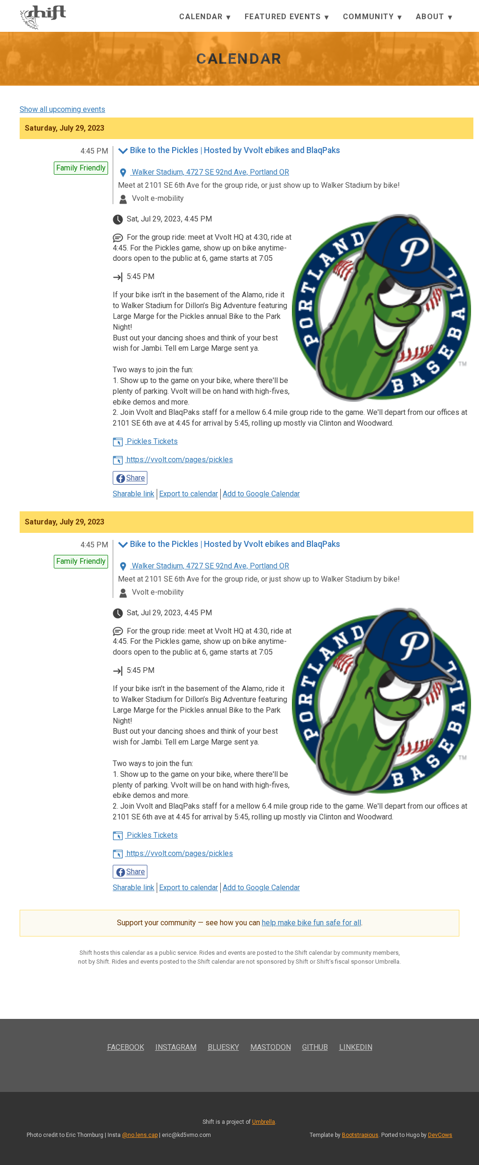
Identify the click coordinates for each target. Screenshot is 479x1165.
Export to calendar (188, 493)
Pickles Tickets (151, 441)
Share (135, 477)
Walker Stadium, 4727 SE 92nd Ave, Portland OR (209, 172)
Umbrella (263, 1122)
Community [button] (370, 16)
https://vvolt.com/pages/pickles (179, 459)
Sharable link (133, 493)
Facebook (125, 1047)
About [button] (431, 16)
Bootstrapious (360, 1135)
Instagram (175, 1047)
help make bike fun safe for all (311, 922)
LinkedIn (355, 1047)
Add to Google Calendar (261, 493)
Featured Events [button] (284, 16)
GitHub (315, 1047)
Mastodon (270, 1047)
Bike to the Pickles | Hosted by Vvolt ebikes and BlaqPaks (235, 150)
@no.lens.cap (140, 1135)
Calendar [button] (202, 16)
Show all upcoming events (62, 109)
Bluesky (223, 1047)
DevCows (440, 1135)
